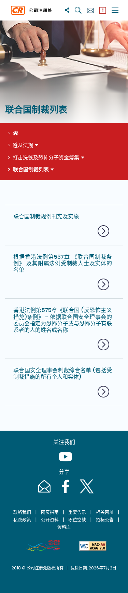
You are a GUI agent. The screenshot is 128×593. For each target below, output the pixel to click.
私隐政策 (22, 520)
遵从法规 (23, 145)
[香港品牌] (43, 546)
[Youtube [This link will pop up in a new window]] (64, 463)
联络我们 (22, 512)
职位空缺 (77, 520)
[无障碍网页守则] (93, 546)
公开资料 (50, 520)
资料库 (64, 527)
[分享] (67, 10)
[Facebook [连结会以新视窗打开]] (64, 493)
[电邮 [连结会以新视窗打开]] (43, 493)
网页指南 (50, 512)
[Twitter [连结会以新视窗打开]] (85, 493)
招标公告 (105, 520)
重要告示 (77, 512)
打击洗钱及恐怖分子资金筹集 (46, 157)
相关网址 (105, 512)
